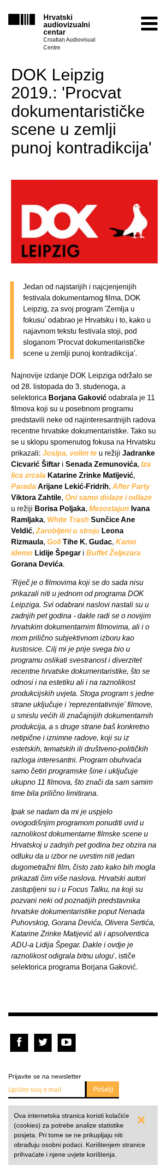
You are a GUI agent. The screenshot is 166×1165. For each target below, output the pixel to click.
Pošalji (103, 1089)
